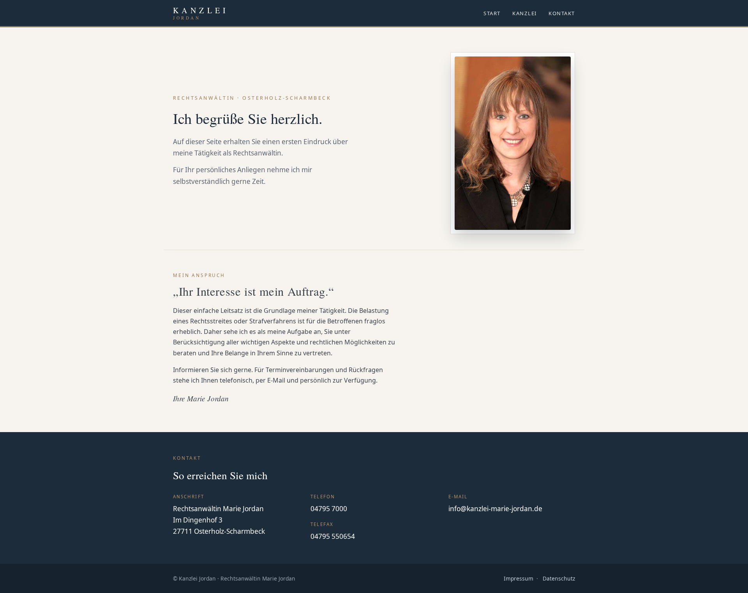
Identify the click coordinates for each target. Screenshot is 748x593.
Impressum (518, 578)
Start (492, 13)
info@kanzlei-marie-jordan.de (495, 508)
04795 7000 (328, 508)
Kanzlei (524, 13)
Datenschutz (559, 578)
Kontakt (562, 13)
